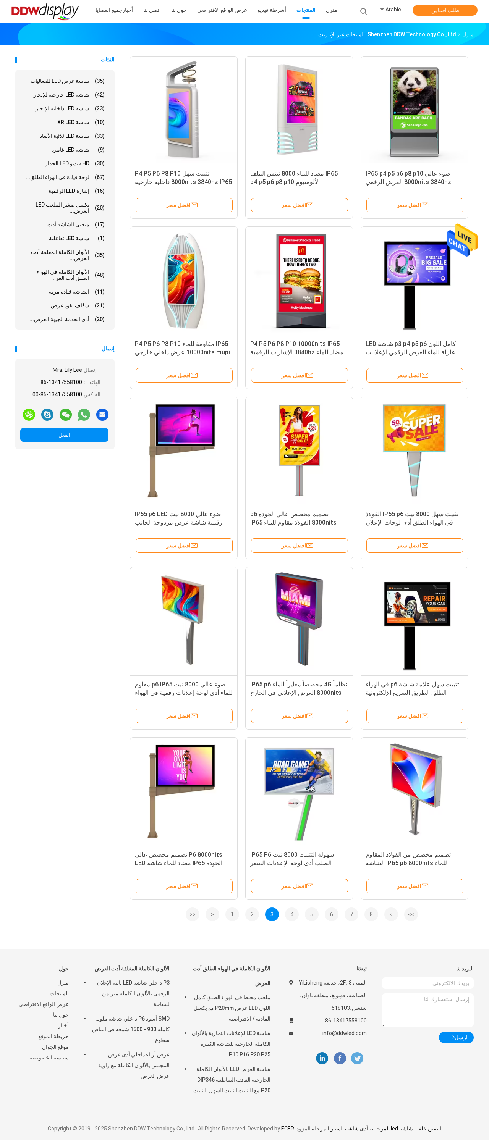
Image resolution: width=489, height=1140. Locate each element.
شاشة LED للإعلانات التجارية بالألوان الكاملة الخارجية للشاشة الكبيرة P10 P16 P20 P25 (231, 1044)
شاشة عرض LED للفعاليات (68, 81)
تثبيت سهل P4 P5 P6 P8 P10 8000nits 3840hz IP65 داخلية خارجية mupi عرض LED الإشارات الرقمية (183, 182)
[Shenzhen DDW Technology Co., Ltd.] (45, 11)
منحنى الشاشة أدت (76, 224)
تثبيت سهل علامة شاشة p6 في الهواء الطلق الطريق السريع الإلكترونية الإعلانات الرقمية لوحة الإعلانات (412, 693)
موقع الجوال (55, 1047)
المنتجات (59, 993)
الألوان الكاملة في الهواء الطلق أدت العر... (71, 275)
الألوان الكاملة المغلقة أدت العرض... (68, 255)
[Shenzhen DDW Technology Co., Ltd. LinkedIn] (322, 1058)
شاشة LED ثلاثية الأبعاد (72, 136)
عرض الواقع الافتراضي (44, 1004)
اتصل (64, 435)
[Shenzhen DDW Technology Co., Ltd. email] (102, 414)
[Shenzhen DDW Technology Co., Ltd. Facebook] (340, 1058)
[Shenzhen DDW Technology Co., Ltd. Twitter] (357, 1058)
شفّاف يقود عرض (78, 305)
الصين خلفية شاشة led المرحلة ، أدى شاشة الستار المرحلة (376, 1128)
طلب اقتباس (445, 10)
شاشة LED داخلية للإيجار (70, 108)
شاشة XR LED (81, 122)
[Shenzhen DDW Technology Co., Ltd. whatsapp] (84, 414)
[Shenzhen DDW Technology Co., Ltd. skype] (47, 414)
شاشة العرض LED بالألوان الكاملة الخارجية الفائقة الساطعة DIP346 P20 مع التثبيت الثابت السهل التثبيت (231, 1079)
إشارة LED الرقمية (77, 191)
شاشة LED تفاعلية (77, 238)
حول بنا (61, 1015)
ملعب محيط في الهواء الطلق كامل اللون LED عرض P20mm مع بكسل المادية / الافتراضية (232, 1008)
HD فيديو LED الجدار (75, 163)
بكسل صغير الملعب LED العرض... (70, 208)
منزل (63, 983)
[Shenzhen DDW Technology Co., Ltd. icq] (29, 414)
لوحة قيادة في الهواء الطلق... (65, 177)
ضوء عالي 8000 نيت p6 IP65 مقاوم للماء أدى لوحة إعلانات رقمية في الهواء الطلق (184, 693)
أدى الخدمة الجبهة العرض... (67, 319)
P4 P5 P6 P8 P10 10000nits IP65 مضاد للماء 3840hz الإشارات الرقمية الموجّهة (296, 352)
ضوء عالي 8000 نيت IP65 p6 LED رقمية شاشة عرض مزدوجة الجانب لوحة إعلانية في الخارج (178, 522)
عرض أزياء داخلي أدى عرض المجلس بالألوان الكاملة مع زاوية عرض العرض (134, 1065)
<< (192, 914)
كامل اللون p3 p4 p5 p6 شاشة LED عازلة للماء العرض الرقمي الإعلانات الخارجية (411, 352)
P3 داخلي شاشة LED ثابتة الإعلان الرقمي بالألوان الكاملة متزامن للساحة (133, 993)
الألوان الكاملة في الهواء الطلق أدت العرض (231, 976)
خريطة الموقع (53, 1036)
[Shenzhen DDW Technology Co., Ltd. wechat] (66, 414)
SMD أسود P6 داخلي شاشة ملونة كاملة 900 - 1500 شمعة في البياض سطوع (131, 1029)
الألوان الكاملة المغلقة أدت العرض (132, 969)
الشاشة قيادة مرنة (77, 292)
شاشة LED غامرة (78, 150)
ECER (287, 1128)
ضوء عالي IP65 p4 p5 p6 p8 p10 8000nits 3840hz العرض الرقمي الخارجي (408, 182)
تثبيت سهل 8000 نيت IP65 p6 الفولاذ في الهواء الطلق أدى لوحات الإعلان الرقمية (412, 522)
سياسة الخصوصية (49, 1057)
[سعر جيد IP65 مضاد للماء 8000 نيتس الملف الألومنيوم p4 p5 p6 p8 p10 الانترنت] (299, 110)
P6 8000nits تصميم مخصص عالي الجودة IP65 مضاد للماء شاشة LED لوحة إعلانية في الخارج (178, 863)
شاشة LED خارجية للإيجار (69, 95)
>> (411, 914)
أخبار (63, 1025)
